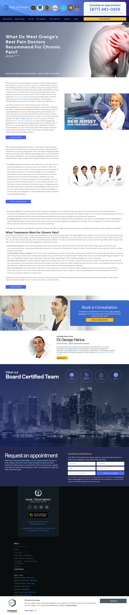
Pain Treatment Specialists (22, 121)
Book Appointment (105, 19)
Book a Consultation (18, 201)
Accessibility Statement (35, 530)
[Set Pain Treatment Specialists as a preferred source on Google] (38, 517)
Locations (67, 19)
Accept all (113, 601)
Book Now (61, 358)
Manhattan (21, 589)
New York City (24, 592)
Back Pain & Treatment (23, 558)
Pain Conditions (40, 19)
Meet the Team (19, 19)
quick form (99, 13)
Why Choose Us (8, 19)
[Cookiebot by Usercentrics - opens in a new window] (12, 611)
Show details (29, 610)
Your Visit (31, 19)
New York (18, 575)
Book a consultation (100, 320)
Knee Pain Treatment (23, 555)
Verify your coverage (110, 473)
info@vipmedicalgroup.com (38, 524)
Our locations (15, 137)
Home (16, 550)
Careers (76, 19)
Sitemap (46, 530)
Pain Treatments (54, 19)
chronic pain (18, 97)
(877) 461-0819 (44, 522)
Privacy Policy (77, 479)
